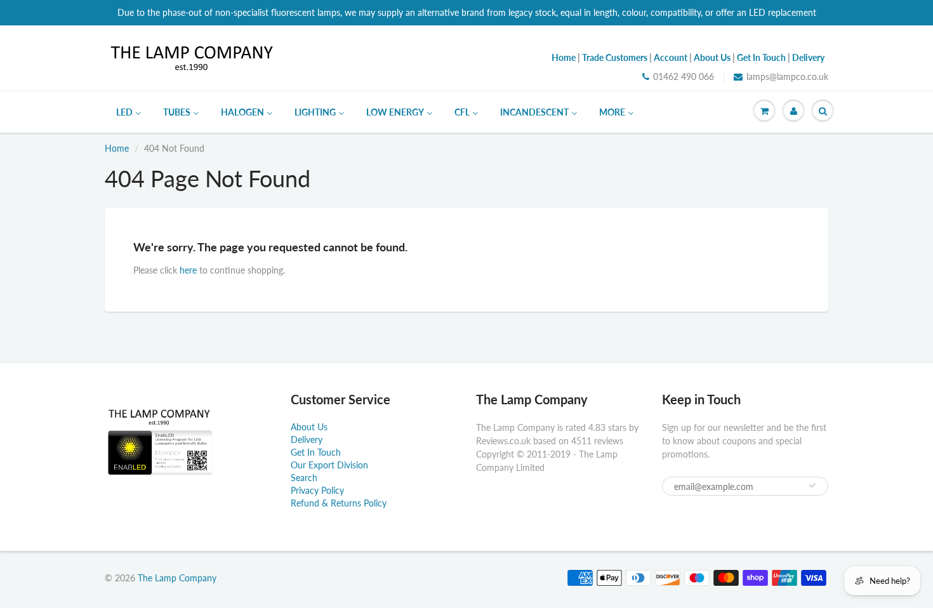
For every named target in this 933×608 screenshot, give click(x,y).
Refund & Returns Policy (339, 503)
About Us (309, 426)
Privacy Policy (317, 490)
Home (117, 148)
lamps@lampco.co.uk (787, 76)
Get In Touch (316, 452)
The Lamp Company (177, 577)
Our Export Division (329, 464)
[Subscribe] (812, 485)
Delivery (306, 439)
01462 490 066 (683, 76)
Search (304, 477)
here (188, 270)
